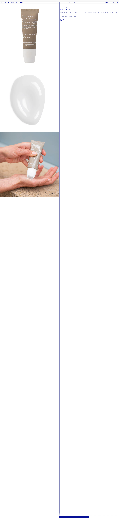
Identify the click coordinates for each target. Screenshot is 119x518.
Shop (1, 2)
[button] (2, 2)
